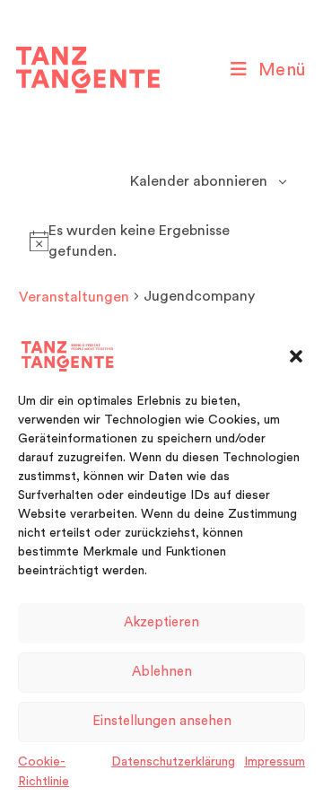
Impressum (274, 762)
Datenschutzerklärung (173, 762)
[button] (296, 356)
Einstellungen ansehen (161, 721)
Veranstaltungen (74, 297)
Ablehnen (162, 671)
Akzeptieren (161, 622)
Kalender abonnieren (198, 181)
